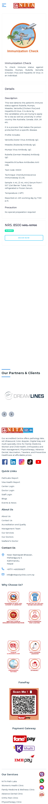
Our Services (8, 533)
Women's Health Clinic (13, 785)
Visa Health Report (11, 482)
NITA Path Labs (9, 781)
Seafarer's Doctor (10, 541)
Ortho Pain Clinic (10, 798)
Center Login (8, 486)
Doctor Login (8, 490)
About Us (6, 516)
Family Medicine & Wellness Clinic (18, 789)
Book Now (24, 238)
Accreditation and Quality (14, 524)
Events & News (9, 503)
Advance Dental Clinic (12, 794)
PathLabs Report (10, 478)
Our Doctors (7, 537)
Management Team (11, 529)
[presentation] (4, 414)
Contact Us (7, 520)
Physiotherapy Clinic (12, 802)
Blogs (4, 498)
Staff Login (7, 494)
